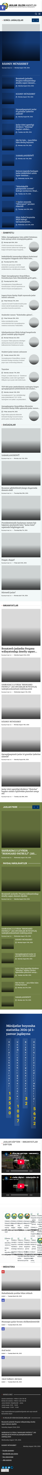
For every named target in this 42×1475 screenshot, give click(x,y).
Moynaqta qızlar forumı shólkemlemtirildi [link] (20, 1322)
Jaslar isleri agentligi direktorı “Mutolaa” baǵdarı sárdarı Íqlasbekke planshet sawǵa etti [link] (25, 129)
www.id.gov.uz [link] (6, 1254)
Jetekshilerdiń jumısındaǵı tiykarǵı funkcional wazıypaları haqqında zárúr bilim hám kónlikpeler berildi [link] (19, 258)
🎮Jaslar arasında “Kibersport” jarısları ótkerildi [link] (25, 204)
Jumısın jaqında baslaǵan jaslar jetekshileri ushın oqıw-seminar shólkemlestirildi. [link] (27, 174)
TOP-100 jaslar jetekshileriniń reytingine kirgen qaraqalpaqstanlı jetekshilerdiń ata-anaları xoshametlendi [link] (20, 389)
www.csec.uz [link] (18, 1254)
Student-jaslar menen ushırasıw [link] (14, 352)
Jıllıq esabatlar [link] (7, 1460)
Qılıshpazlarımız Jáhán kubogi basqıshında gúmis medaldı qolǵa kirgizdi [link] (19, 333)
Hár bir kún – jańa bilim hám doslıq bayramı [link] (26, 141)
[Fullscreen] (38, 1171)
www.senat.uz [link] (19, 1230)
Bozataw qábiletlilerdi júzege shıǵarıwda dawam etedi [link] (19, 489)
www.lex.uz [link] (37, 1230)
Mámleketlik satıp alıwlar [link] (10, 1454)
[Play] (4, 1171)
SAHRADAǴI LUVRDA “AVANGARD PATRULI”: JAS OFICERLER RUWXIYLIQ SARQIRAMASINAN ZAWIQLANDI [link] (19, 686)
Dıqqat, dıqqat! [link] (8, 560)
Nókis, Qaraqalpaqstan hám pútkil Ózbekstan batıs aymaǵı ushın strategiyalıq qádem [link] (19, 238)
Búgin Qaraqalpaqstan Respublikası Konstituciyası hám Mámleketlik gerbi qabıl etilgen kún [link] (19, 278)
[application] (21, 1162)
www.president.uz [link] (7, 1230)
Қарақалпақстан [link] (7, 71)
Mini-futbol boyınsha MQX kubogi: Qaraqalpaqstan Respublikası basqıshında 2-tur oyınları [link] (25, 223)
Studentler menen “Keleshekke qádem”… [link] (17, 315)
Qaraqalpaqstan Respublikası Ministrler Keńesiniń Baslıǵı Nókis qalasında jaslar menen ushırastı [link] (20, 408)
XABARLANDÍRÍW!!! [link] (25, 155)
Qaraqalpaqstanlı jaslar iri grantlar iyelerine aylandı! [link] (17, 65)
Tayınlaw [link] (5, 369)
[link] (2, 7)
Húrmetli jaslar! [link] (8, 592)
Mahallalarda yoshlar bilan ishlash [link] (17, 1293)
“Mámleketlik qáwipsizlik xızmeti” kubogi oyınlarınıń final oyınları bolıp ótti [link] (26, 189)
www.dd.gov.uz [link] (26, 1254)
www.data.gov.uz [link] (33, 1230)
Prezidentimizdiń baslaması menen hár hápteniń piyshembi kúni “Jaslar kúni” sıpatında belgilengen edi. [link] (19, 525)
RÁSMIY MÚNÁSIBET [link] (25, 94)
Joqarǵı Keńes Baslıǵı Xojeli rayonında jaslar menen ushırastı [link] (19, 296)
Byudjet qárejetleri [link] (8, 1450)
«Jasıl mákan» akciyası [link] (12, 1379)
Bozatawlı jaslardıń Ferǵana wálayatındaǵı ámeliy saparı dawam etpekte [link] (26, 81)
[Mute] (35, 1171)
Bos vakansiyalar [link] (8, 1457)
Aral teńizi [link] (6, 1350)
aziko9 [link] (3, 1296)
